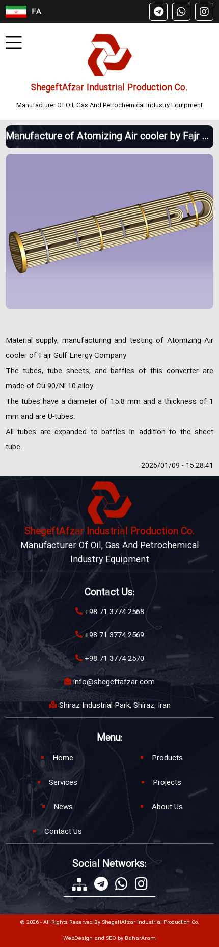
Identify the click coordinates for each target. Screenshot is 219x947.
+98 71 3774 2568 (114, 612)
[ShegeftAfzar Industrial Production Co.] (110, 55)
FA (36, 12)
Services (63, 783)
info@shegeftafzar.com (114, 682)
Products (167, 758)
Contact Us (63, 832)
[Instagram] (204, 12)
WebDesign (78, 939)
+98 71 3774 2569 (114, 635)
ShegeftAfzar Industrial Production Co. (109, 88)
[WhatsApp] (181, 12)
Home (62, 758)
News (63, 807)
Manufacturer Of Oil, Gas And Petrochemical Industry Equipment (109, 105)
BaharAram (140, 939)
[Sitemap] (79, 884)
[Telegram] (158, 12)
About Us (167, 807)
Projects (167, 783)
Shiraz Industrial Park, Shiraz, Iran (115, 705)
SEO (111, 939)
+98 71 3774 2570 (114, 659)
